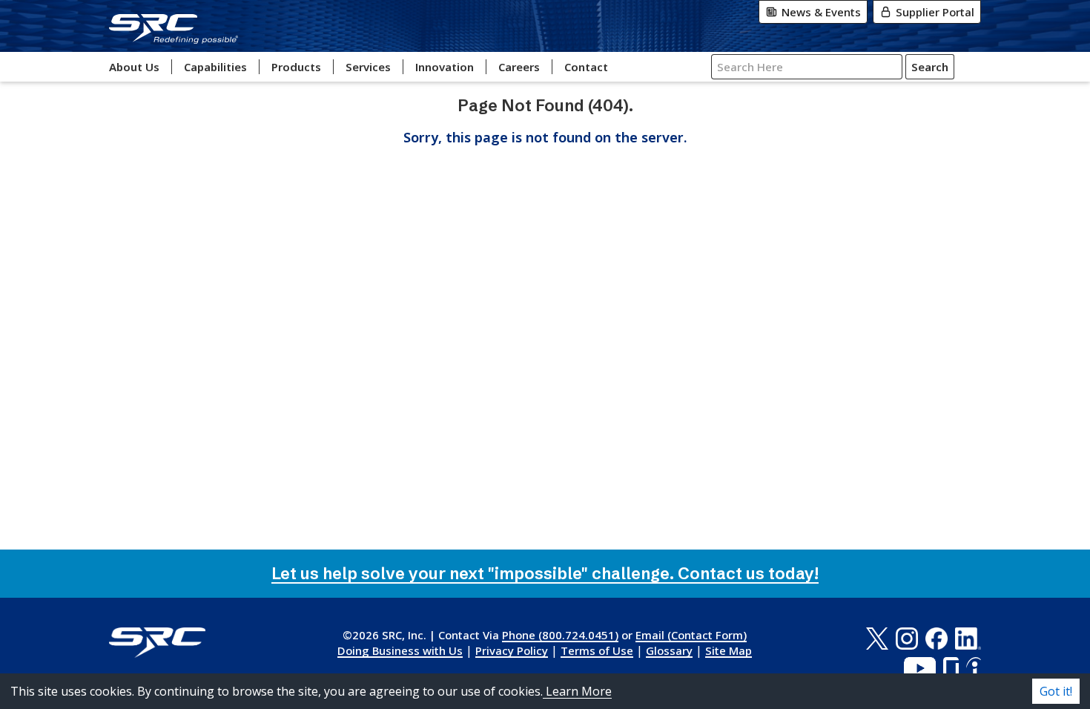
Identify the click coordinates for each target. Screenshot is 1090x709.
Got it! (1056, 691)
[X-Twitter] (877, 638)
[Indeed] (973, 668)
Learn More (577, 691)
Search (929, 66)
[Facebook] (936, 638)
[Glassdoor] (951, 668)
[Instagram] (907, 638)
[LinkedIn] (968, 638)
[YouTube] (920, 668)
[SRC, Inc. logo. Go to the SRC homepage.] (157, 642)
